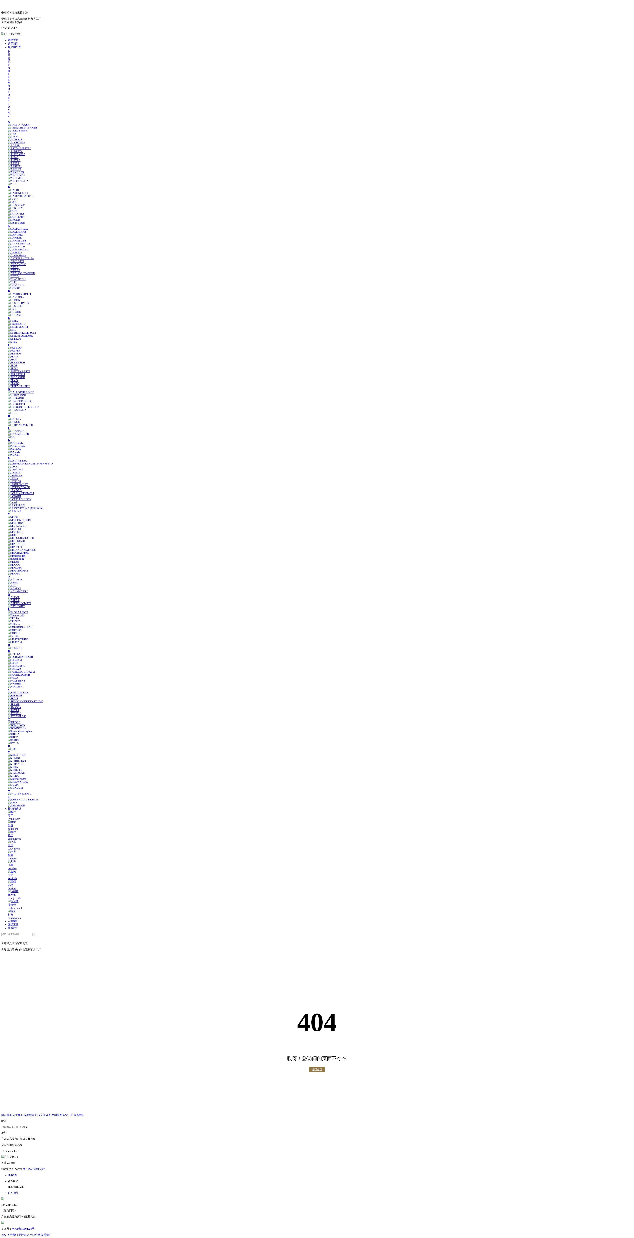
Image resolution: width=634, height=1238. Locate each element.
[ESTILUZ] (14, 338)
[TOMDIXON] (16, 725)
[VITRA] (13, 775)
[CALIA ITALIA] (18, 228)
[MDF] (12, 535)
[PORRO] (14, 633)
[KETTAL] (14, 448)
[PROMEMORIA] (18, 639)
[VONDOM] (15, 787)
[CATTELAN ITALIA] (21, 258)
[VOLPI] (13, 784)
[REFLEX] (14, 653)
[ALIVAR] (14, 160)
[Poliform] (14, 624)
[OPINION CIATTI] (19, 603)
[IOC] (11, 436)
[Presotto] (13, 636)
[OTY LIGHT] (16, 606)
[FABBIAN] (15, 347)
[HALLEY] (14, 419)
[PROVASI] (15, 642)
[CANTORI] (15, 234)
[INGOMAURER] (18, 433)
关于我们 (13, 43)
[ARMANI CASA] (18, 124)
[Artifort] (13, 136)
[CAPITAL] (15, 237)
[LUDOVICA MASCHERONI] (25, 508)
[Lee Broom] (15, 475)
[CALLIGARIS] (17, 231)
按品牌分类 (14, 47)
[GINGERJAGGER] (19, 401)
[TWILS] (13, 743)
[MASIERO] (15, 532)
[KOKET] (14, 454)
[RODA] (13, 677)
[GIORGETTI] (16, 404)
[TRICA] (13, 737)
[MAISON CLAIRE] (20, 520)
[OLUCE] (14, 597)
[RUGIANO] (15, 686)
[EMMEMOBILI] (18, 326)
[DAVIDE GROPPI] (19, 294)
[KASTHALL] (16, 445)
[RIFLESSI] (15, 659)
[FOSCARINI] (16, 377)
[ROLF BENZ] (16, 680)
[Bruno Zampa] (16, 222)
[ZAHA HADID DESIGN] (23, 799)
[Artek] (12, 133)
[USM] (12, 749)
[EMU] (12, 329)
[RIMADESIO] (16, 665)
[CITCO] (13, 276)
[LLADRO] (15, 490)
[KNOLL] (14, 451)
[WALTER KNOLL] (19, 793)
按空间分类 (14, 808)
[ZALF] (12, 802)
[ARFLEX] (14, 169)
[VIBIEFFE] (15, 769)
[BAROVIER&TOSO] (21, 196)
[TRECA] (13, 734)
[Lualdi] (12, 502)
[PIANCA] (14, 621)
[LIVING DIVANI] (19, 487)
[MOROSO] (15, 567)
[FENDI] (13, 356)
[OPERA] (13, 600)
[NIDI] (12, 585)
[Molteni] (13, 561)
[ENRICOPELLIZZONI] (22, 332)
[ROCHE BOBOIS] (19, 674)
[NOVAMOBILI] (18, 591)
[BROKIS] (14, 219)
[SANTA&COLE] (18, 692)
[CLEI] (12, 282)
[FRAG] (13, 380)
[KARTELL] (15, 442)
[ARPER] (13, 163)
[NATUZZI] (15, 579)
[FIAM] (12, 359)
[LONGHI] (14, 496)
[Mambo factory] (17, 526)
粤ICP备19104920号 (34, 1168)
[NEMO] (13, 582)
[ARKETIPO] (16, 172)
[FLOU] (13, 368)
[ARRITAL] (15, 166)
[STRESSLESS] (17, 716)
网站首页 (13, 40)
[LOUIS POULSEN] (19, 499)
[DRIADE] (14, 312)
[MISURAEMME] (18, 552)
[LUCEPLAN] (16, 505)
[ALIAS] (13, 157)
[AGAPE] (14, 145)
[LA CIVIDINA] (17, 460)
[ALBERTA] (15, 151)
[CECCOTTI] (16, 261)
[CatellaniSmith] (17, 255)
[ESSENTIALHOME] (20, 335)
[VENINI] (14, 758)
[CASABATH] (16, 246)
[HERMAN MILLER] (20, 425)
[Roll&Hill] (14, 683)
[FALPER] (14, 350)
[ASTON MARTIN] (19, 148)
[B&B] (12, 202)
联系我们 (13, 928)
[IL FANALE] (16, 430)
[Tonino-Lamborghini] (20, 731)
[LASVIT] (14, 472)
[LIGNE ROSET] (18, 484)
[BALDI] (13, 190)
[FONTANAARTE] (19, 371)
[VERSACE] (15, 763)
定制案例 (13, 921)
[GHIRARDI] (16, 398)
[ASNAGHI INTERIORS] (22, 127)
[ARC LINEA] (16, 175)
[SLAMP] (13, 704)
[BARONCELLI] (18, 193)
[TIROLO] (14, 722)
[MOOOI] (14, 564)
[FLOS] (12, 365)
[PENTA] (13, 618)
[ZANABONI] (16, 805)
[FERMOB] (15, 353)
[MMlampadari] (16, 555)
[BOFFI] (13, 210)
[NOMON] (14, 588)
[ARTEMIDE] (16, 178)
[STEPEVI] (14, 713)
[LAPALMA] (15, 469)
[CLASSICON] (17, 279)
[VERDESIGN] (17, 760)
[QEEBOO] (15, 648)
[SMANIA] (14, 707)
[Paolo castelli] (16, 615)
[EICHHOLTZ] (17, 323)
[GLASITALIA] (17, 410)
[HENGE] (14, 422)
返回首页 (317, 1069)
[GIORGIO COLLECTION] (24, 407)
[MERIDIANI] (16, 540)
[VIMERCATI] (16, 772)
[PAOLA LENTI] (18, 612)
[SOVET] (13, 710)
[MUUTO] (14, 573)
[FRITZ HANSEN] (19, 386)
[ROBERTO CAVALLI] (21, 671)
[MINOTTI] (15, 546)
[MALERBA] (16, 523)
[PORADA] (15, 630)
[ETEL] (12, 341)
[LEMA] (13, 478)
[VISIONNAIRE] (18, 781)
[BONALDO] (16, 213)
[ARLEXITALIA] (18, 181)
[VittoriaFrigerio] (17, 778)
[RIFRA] (13, 662)
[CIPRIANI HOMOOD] (21, 273)
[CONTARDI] (16, 285)
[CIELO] (13, 267)
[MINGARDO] (16, 543)
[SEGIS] (13, 698)
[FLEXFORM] (16, 362)
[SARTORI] (15, 695)
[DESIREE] (15, 306)
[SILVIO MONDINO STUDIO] (25, 701)
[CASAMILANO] (18, 249)
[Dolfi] (12, 309)
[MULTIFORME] (18, 570)
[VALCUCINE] (17, 755)
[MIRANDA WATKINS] (22, 549)
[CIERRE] (14, 270)
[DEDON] (14, 300)
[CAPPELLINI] (17, 240)
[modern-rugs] (16, 558)
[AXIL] (12, 184)
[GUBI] (12, 413)
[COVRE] (14, 288)
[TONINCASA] (17, 728)
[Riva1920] (14, 668)
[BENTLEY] (15, 207)
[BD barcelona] (16, 204)
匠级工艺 (13, 924)
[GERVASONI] (17, 395)
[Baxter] (13, 199)
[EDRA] (13, 320)
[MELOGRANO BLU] (21, 537)
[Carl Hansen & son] (19, 243)
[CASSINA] (15, 252)
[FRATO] (13, 383)
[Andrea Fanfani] (17, 130)
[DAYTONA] (16, 297)
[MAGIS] (13, 517)
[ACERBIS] (15, 139)
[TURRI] (13, 740)
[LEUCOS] (14, 481)
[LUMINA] (14, 511)
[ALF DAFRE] (16, 154)
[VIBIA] (13, 766)
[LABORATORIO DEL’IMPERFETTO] (30, 463)
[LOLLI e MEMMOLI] (21, 493)
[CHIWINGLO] (17, 264)
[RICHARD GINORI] (20, 656)
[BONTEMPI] (16, 216)
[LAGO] (13, 466)
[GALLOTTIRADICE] (21, 392)
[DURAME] (15, 315)
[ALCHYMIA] (16, 142)
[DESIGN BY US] (18, 303)
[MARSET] (14, 529)
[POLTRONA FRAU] (20, 627)
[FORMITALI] (16, 374)
